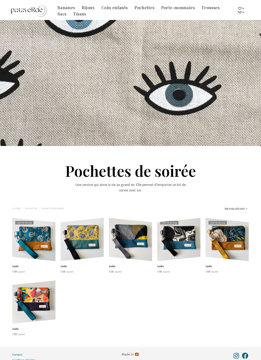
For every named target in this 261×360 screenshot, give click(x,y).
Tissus (79, 14)
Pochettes (145, 7)
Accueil (16, 208)
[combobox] (224, 209)
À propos (17, 354)
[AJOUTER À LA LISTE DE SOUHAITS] (34, 253)
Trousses (210, 7)
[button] (241, 9)
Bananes (66, 7)
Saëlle (15, 266)
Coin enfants (115, 7)
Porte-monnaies (178, 7)
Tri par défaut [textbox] (234, 208)
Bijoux (88, 7)
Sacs (62, 14)
